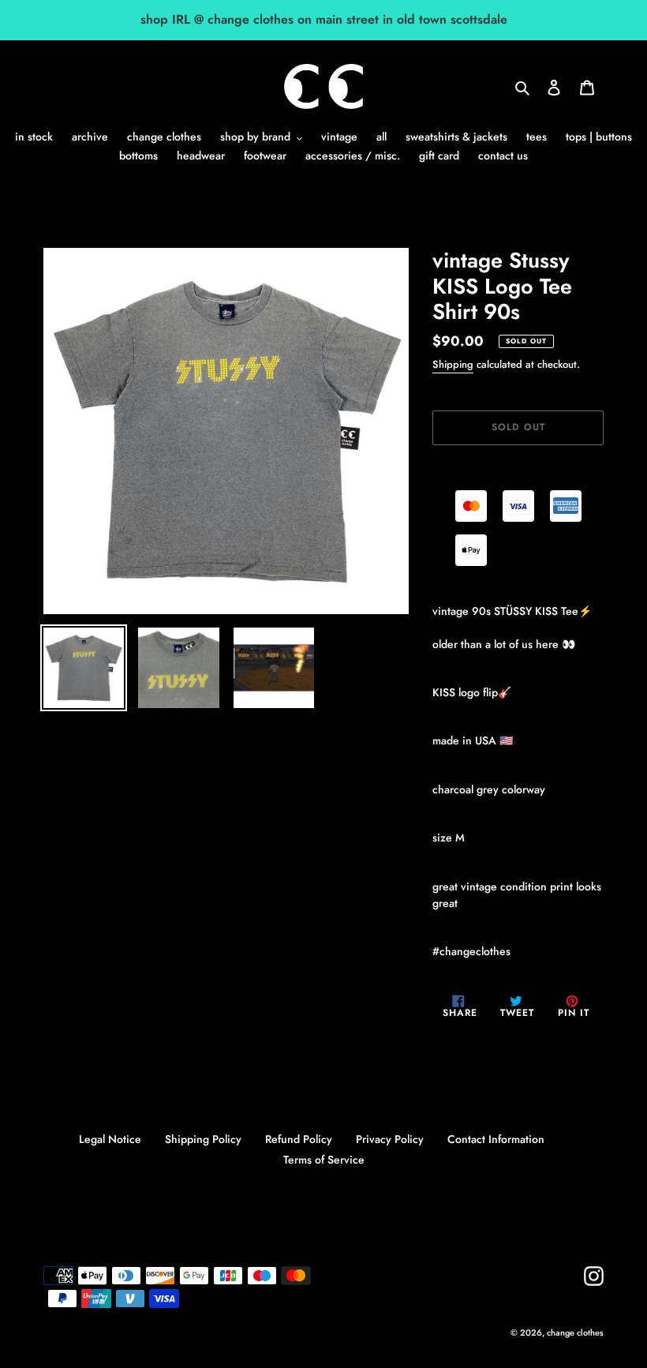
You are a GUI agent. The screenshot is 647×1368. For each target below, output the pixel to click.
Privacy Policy (390, 1139)
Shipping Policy (203, 1139)
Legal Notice (110, 1139)
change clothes (575, 1332)
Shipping (452, 364)
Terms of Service (324, 1159)
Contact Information (495, 1139)
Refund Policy (298, 1139)
